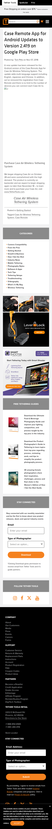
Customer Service (13, 650)
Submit (26, 776)
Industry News (14, 260)
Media (8, 628)
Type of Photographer (19, 538)
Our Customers (12, 625)
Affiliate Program (13, 695)
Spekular (23, 2)
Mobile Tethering (15, 263)
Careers (9, 637)
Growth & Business (16, 253)
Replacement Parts (14, 656)
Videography (13, 281)
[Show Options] (41, 544)
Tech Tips (12, 272)
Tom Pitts (19, 59)
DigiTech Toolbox (13, 701)
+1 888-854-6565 (13, 723)
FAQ (7, 668)
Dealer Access (12, 690)
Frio (33, 2)
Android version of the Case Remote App (23, 68)
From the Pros (14, 247)
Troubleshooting (15, 278)
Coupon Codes (12, 670)
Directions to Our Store (16, 718)
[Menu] (47, 22)
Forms (8, 640)
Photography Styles (16, 266)
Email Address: (14, 747)
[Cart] (42, 21)
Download (26, 554)
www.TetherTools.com (14, 191)
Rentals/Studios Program (16, 698)
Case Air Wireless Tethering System (26, 200)
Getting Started (24, 210)
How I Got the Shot (16, 256)
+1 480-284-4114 (12, 726)
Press (7, 631)
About (8, 622)
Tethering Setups (15, 275)
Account (9, 662)
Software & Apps (15, 269)
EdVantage (10, 693)
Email (11, 525)
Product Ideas (11, 673)
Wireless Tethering (16, 287)
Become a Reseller (14, 684)
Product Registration (14, 665)
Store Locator (11, 732)
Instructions (10, 659)
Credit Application (13, 687)
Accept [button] (17, 823)
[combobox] (25, 544)
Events (8, 634)
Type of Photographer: (18, 760)
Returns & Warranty (14, 653)
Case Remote (21, 217)
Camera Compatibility (17, 244)
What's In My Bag (15, 284)
